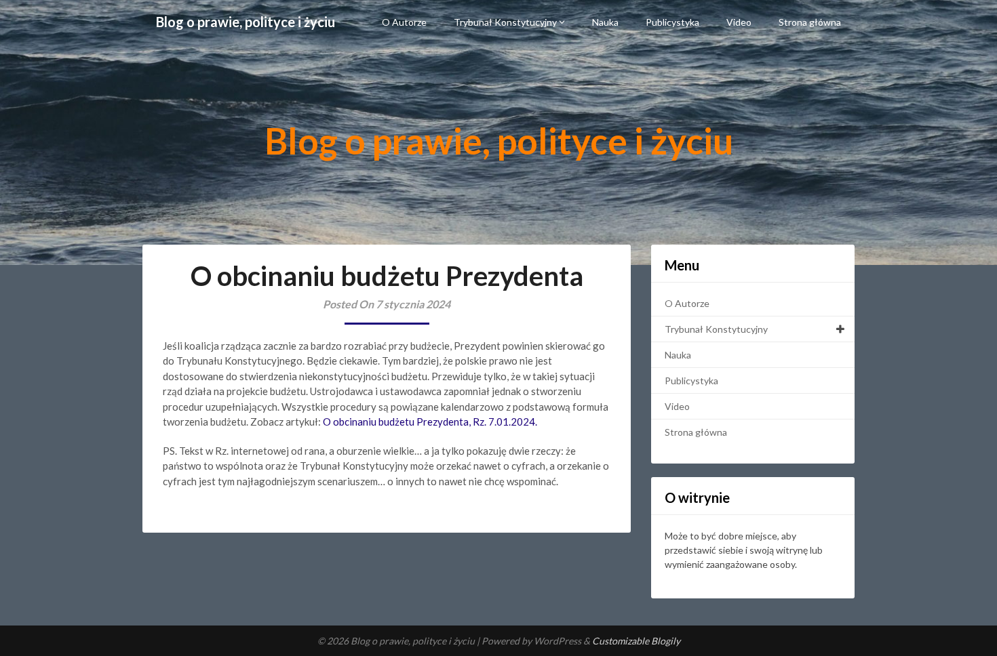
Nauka (605, 22)
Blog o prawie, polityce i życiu (245, 22)
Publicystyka (672, 22)
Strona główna (810, 22)
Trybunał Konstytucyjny (505, 22)
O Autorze (404, 22)
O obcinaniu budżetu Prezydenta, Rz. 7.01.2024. (430, 421)
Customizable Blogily (636, 641)
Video (738, 22)
